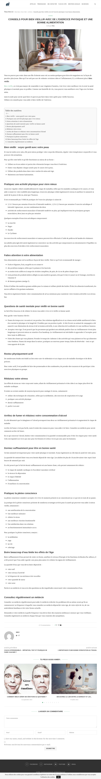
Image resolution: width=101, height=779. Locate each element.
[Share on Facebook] (58, 625)
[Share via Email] (60, 625)
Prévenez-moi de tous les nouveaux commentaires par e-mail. (27, 745)
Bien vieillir (8, 86)
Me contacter (52, 4)
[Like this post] (56, 625)
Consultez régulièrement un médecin (20, 142)
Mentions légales (74, 4)
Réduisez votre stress (14, 129)
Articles (33, 4)
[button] (6, 683)
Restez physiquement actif (16, 126)
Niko (53, 26)
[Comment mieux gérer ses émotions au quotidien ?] (27, 679)
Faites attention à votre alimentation (19, 121)
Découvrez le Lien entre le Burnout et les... (74, 697)
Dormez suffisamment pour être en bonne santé (23, 134)
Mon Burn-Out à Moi (21, 12)
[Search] (95, 4)
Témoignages (41, 4)
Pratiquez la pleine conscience (17, 137)
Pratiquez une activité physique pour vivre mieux (23, 119)
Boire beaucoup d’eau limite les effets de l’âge (23, 139)
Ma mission (85, 4)
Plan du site (62, 4)
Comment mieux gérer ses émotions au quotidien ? (27, 697)
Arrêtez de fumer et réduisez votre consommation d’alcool (26, 132)
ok (58, 777)
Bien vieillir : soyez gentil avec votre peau (21, 116)
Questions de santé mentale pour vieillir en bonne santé (26, 124)
